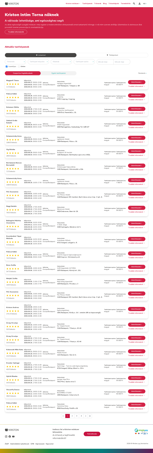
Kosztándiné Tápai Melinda (13, 237)
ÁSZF (7, 444)
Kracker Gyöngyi (12, 363)
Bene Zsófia (11, 265)
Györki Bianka (11, 376)
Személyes (12, 66)
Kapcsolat (50, 444)
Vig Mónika (10, 149)
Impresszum (40, 444)
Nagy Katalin (11, 206)
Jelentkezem (136, 82)
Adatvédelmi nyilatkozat (19, 444)
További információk (16, 32)
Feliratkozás (92, 434)
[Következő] (86, 416)
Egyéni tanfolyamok (59, 73)
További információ (136, 86)
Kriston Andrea (12, 307)
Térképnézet (113, 55)
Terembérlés (125, 3)
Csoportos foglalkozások (22, 73)
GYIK (32, 444)
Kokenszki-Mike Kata (14, 350)
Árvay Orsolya (12, 323)
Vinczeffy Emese (12, 390)
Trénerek (97, 3)
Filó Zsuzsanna (12, 192)
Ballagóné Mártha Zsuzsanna (13, 222)
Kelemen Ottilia (12, 107)
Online (23, 66)
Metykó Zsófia (11, 278)
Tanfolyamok (87, 3)
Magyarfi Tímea (12, 80)
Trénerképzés (113, 3)
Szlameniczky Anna (14, 136)
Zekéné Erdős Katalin (11, 121)
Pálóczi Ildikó (11, 94)
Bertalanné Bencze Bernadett (14, 164)
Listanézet (42, 55)
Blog (105, 3)
